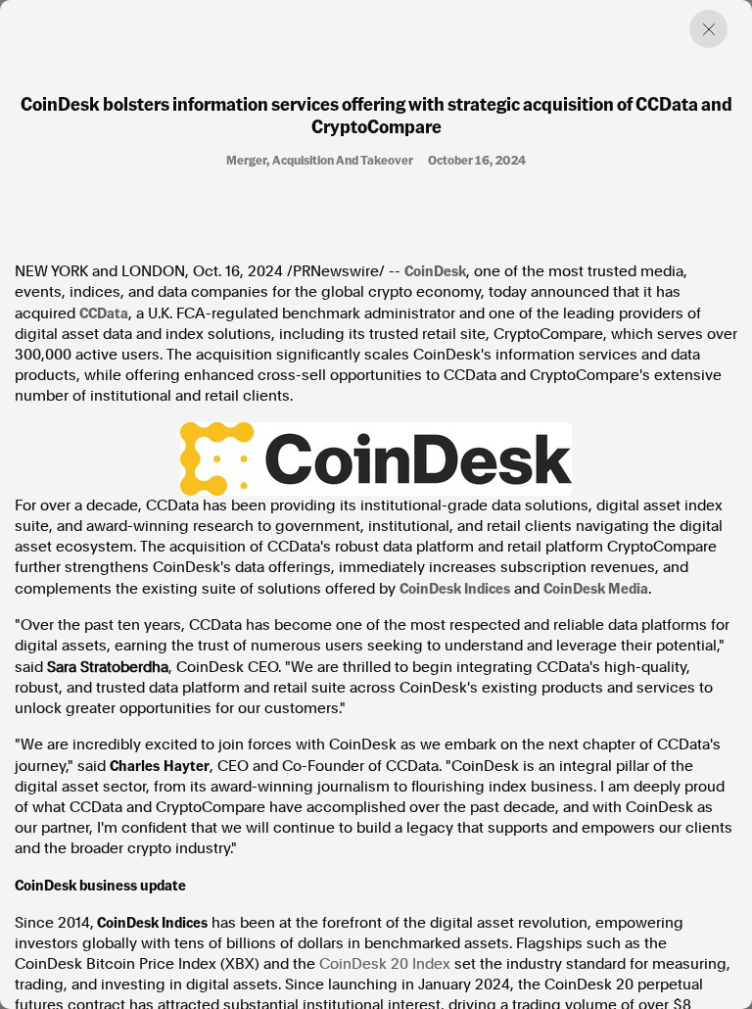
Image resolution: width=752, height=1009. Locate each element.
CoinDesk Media (595, 588)
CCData (103, 312)
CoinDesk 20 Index (384, 964)
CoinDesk (435, 270)
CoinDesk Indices (455, 588)
